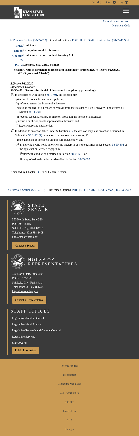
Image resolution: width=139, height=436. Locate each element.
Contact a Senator (25, 245)
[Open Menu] (126, 11)
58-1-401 (52, 94)
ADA (69, 420)
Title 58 (18, 50)
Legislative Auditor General (28, 318)
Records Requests (69, 365)
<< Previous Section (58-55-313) (28, 40)
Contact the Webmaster (69, 384)
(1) (71, 131)
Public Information (25, 350)
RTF (82, 40)
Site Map (69, 402)
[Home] (29, 12)
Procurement (69, 374)
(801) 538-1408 (34, 232)
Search (95, 2)
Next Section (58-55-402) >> (113, 40)
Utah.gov (69, 429)
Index (19, 45)
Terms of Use (69, 411)
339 (38, 171)
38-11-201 (34, 111)
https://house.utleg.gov (25, 291)
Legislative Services (23, 336)
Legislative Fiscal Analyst (26, 324)
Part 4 (19, 65)
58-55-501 (77, 153)
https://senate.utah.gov (24, 236)
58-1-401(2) (35, 135)
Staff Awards (19, 342)
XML (91, 40)
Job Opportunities (69, 393)
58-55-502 (84, 159)
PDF (74, 40)
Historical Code (121, 25)
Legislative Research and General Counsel (36, 330)
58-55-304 (118, 144)
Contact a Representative (29, 299)
